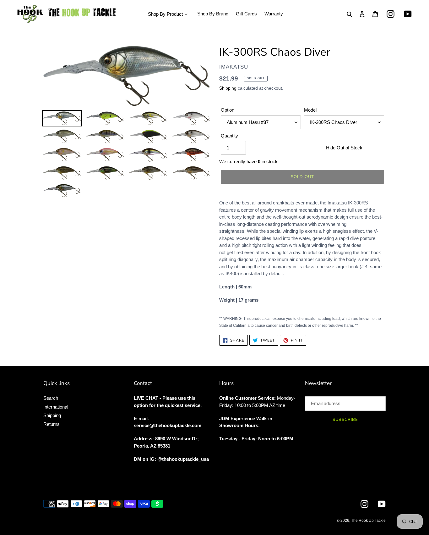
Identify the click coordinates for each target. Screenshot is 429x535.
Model (310, 110)
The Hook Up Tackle (368, 520)
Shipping (227, 88)
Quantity (229, 135)
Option (227, 110)
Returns (51, 424)
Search (50, 398)
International (55, 407)
